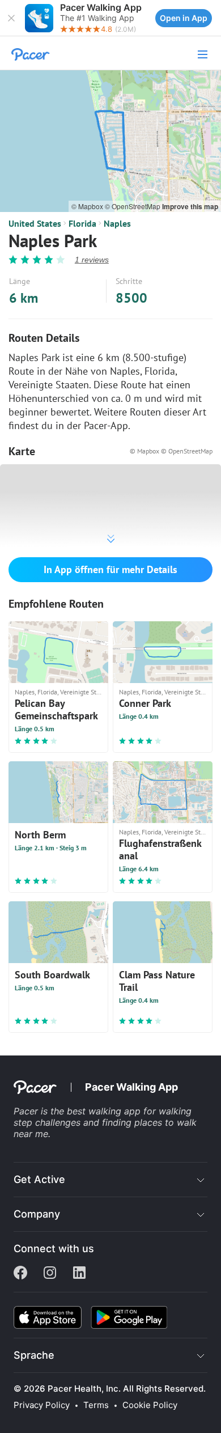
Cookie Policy (149, 1405)
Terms (96, 1405)
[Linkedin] (79, 1274)
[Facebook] (20, 1274)
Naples (117, 223)
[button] (11, 18)
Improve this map (190, 206)
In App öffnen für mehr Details (110, 569)
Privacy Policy (42, 1405)
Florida (82, 223)
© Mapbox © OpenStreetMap (171, 451)
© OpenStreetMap (133, 206)
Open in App (183, 18)
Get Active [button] (39, 1179)
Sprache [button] (34, 1355)
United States (34, 223)
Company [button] (37, 1214)
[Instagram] (50, 1274)
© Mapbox (88, 206)
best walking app (105, 1111)
